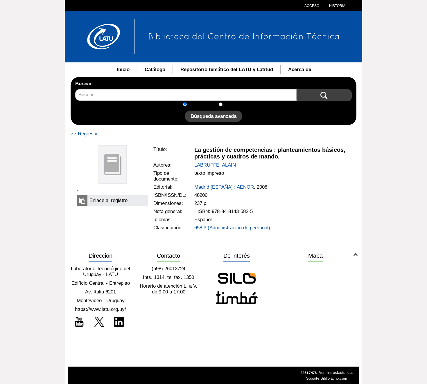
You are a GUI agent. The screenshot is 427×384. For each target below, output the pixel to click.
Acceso (311, 6)
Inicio (123, 69)
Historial (337, 6)
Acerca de (299, 69)
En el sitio (236, 105)
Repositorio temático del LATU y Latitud (226, 69)
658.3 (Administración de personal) (232, 227)
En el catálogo (204, 105)
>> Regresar (84, 133)
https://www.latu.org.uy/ (100, 309)
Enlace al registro (108, 200)
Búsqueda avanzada (213, 116)
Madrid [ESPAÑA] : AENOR (224, 187)
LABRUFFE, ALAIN (215, 165)
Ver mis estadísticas (336, 372)
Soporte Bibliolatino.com (326, 378)
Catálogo (155, 69)
